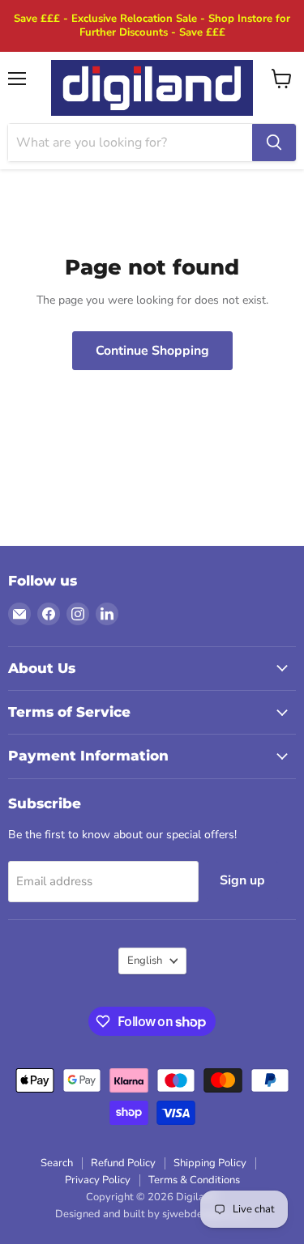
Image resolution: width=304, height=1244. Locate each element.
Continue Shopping (152, 351)
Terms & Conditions (194, 1180)
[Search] (274, 142)
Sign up (242, 880)
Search (57, 1163)
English (144, 960)
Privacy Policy (98, 1180)
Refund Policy (123, 1163)
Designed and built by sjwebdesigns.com (152, 1214)
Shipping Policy (209, 1163)
